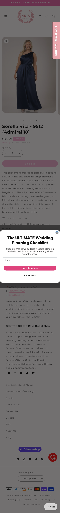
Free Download (30, 268)
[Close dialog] (57, 233)
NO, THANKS (30, 275)
